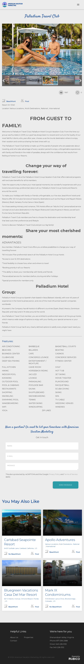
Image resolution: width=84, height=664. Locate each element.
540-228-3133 (61, 644)
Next (80, 80)
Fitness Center (63, 361)
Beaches (6, 350)
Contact (13, 641)
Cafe (31, 354)
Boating (59, 350)
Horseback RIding (38, 371)
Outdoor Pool (10, 381)
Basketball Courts (65, 346)
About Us (14, 637)
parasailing (35, 381)
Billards (33, 350)
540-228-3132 (58, 647)
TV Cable (60, 400)
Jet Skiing (60, 374)
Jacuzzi (33, 374)
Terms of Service (71, 474)
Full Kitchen (9, 367)
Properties (28, 637)
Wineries (60, 407)
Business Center (11, 354)
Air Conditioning (11, 346)
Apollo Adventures (60, 540)
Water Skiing (36, 403)
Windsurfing (36, 407)
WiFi (4, 407)
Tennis (32, 400)
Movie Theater (63, 378)
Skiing (58, 392)
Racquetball (62, 385)
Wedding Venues (64, 403)
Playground (62, 381)
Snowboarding (37, 396)
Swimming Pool (10, 400)
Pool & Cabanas (10, 385)
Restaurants (9, 389)
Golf (57, 367)
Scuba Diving (62, 389)
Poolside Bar (36, 385)
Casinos (59, 354)
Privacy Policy (54, 474)
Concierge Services (65, 357)
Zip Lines (46, 410)
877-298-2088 (62, 641)
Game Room (35, 367)
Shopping (7, 392)
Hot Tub (59, 371)
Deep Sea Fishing (11, 361)
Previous (4, 80)
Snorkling (7, 396)
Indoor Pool (9, 374)
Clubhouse (8, 357)
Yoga (4, 410)
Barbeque (34, 346)
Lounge (33, 378)
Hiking (5, 371)
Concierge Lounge (39, 357)
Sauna (32, 389)
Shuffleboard (36, 392)
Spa (57, 396)
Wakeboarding (10, 403)
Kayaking (7, 378)
